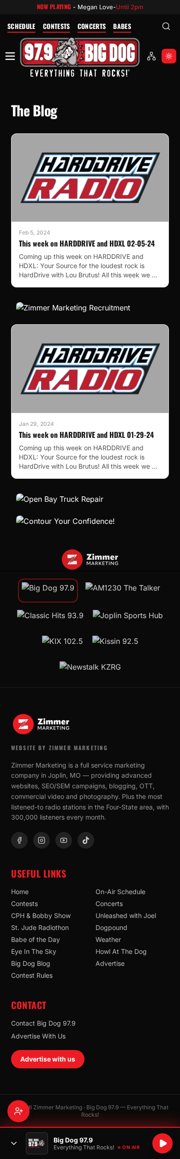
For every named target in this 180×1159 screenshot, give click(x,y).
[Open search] (166, 26)
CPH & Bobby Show (41, 915)
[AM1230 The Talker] (122, 590)
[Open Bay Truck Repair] (90, 499)
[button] (79, 56)
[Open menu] (10, 56)
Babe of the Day (35, 939)
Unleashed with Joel (126, 915)
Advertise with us (47, 1059)
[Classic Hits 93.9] (50, 618)
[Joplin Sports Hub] (128, 618)
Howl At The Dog (121, 951)
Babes (122, 26)
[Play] (162, 1143)
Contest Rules (32, 975)
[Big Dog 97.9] (79, 56)
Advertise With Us (38, 1036)
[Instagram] (41, 840)
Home (20, 891)
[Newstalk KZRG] (90, 669)
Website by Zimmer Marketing (59, 748)
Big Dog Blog (30, 963)
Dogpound (111, 927)
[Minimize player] (13, 1143)
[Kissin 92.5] (115, 644)
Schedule (21, 26)
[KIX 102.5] (62, 644)
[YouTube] (63, 840)
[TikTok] (86, 840)
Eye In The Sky (33, 951)
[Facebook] (19, 840)
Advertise (110, 963)
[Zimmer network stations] (151, 56)
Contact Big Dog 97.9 (43, 1023)
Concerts (92, 26)
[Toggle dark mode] (169, 56)
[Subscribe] (18, 1111)
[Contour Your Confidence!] (90, 521)
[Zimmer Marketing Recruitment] (90, 307)
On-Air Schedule (120, 891)
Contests (56, 26)
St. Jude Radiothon (40, 927)
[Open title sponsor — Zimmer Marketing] (90, 560)
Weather (108, 939)
